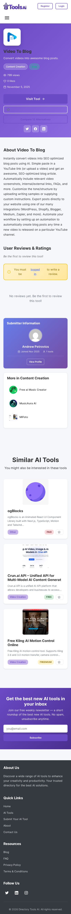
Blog (6, 852)
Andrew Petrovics (35, 346)
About (7, 825)
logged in (35, 272)
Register (45, 6)
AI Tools (8, 812)
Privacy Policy (12, 864)
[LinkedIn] (16, 892)
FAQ (5, 858)
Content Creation (15, 66)
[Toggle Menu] (7, 18)
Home (7, 806)
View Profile (35, 361)
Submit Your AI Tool (15, 819)
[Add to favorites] (59, 532)
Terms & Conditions (15, 871)
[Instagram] (26, 892)
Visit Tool (33, 99)
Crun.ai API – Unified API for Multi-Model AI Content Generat (34, 578)
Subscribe (36, 737)
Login (61, 6)
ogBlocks (15, 511)
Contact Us (10, 832)
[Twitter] (6, 892)
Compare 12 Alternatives (35, 119)
